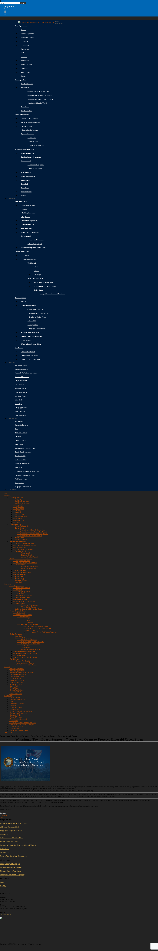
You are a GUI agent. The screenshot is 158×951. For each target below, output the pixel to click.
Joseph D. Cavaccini (27, 84)
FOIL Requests (25, 255)
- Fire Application (15, 678)
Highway (24, 53)
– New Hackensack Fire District (30, 359)
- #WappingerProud (15, 694)
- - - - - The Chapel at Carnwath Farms (35, 626)
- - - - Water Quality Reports (26, 568)
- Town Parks (13, 721)
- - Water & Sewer (19, 520)
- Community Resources (17, 699)
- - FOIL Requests (19, 613)
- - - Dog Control (19, 593)
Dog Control (25, 45)
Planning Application (21, 392)
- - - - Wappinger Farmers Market (28, 649)
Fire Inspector (25, 49)
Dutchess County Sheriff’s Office (11, 838)
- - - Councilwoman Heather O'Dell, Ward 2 (32, 532)
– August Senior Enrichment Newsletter (52, 294)
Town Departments (21, 26)
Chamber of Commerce (22, 377)
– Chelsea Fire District (28, 352)
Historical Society (20, 456)
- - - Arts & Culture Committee (23, 543)
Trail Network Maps (21, 479)
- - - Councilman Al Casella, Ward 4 (29, 536)
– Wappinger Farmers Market (36, 328)
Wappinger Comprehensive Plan (11, 830)
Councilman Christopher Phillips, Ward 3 (40, 99)
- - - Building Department (21, 592)
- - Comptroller (18, 505)
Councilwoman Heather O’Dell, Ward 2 (40, 95)
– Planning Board (26, 126)
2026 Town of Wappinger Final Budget (13, 823)
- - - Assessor (17, 590)
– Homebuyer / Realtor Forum (37, 317)
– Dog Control (25, 217)
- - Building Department (21, 501)
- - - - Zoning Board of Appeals (27, 557)
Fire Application (20, 384)
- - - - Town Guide (23, 645)
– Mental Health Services (35, 309)
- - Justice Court (18, 514)
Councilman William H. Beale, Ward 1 (39, 91)
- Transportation (14, 728)
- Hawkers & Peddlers (16, 680)
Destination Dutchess (21, 433)
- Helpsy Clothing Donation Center (21, 711)
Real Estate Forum (20, 396)
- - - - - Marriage (27, 622)
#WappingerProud (20, 415)
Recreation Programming (22, 463)
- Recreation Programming (18, 719)
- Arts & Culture (14, 698)
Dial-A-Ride (4, 834)
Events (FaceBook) (20, 440)
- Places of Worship (15, 717)
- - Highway (17, 511)
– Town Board (32, 138)
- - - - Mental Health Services (27, 640)
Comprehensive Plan (21, 381)
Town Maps (18, 404)
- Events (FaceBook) (16, 707)
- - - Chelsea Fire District (21, 661)
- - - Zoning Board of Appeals (23, 549)
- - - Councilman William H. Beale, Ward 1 (31, 530)
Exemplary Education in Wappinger (12, 875)
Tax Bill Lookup (5, 852)
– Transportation (33, 325)
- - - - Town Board (23, 553)
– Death (36, 271)
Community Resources (21, 425)
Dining (17, 429)
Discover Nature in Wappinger (10, 871)
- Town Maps (13, 688)
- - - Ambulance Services (21, 588)
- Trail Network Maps (16, 726)
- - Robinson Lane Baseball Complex (21, 725)
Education (18, 436)
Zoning (23, 76)
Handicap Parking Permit (28, 259)
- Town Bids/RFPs (15, 692)
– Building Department (28, 213)
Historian (24, 57)
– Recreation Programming (29, 220)
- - (18, 528)
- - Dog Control (18, 507)
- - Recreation (17, 518)
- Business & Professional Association (21, 672)
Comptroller (24, 41)
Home (2, 882)
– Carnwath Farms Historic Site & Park (27, 471)
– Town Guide (32, 321)
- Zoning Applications (16, 690)
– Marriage (37, 274)
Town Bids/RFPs (20, 411)
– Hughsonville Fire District (29, 355)
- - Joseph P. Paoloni (20, 539)
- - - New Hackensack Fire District (24, 665)
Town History (19, 444)
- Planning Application (16, 682)
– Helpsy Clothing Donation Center (38, 313)
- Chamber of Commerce (17, 674)
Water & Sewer (25, 72)
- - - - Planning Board (24, 555)
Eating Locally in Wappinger (10, 864)
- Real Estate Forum (15, 684)
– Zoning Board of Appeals (29, 130)
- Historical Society (15, 715)
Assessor (23, 30)
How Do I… (4, 849)
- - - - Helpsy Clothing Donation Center (30, 642)
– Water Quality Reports (35, 168)
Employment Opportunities (9, 841)
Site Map (3, 886)
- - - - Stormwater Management (27, 566)
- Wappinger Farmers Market (18, 730)
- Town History (14, 709)
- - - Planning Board (20, 547)
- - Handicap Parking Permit (22, 615)
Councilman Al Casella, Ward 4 (37, 103)
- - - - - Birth (26, 619)
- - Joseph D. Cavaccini (21, 526)
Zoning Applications (21, 408)
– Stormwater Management (36, 165)
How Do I (24, 195)
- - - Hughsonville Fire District (23, 663)
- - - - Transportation (24, 647)
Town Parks (18, 467)
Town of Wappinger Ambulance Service (14, 856)
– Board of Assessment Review (30, 122)
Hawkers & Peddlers (21, 388)
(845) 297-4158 (5, 914)
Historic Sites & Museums (23, 452)
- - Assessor (17, 499)
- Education (13, 705)
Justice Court (25, 60)
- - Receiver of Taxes (20, 516)
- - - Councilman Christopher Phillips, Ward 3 (32, 534)
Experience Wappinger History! (11, 867)
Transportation (19, 483)
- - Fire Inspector (18, 509)
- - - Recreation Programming (23, 595)
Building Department (27, 33)
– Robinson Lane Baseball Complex (25, 475)
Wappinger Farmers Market (23, 487)
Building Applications (21, 369)
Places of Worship (20, 460)
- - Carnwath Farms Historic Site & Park (22, 723)
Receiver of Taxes (26, 64)
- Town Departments (16, 497)
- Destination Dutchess (16, 703)
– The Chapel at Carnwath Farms (44, 282)
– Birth (36, 267)
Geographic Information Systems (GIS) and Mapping (18, 845)
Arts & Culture (19, 421)
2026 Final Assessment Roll (9, 827)
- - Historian (17, 512)
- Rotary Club (13, 686)
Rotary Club (18, 400)
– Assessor (24, 209)
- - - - (36, 628)
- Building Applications (17, 671)
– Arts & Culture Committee (29, 118)
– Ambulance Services (28, 205)
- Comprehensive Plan (16, 676)
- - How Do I (17, 582)
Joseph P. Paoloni (26, 111)
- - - (23, 617)
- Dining (11, 701)
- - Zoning (16, 522)
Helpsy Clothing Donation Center (25, 448)
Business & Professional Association (26, 373)
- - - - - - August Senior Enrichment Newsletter (41, 632)
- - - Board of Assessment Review (24, 545)
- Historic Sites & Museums (18, 713)
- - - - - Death (26, 620)
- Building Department (16, 669)
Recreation (24, 68)
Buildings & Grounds (27, 37)
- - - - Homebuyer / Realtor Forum (28, 644)
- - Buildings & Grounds (21, 503)
